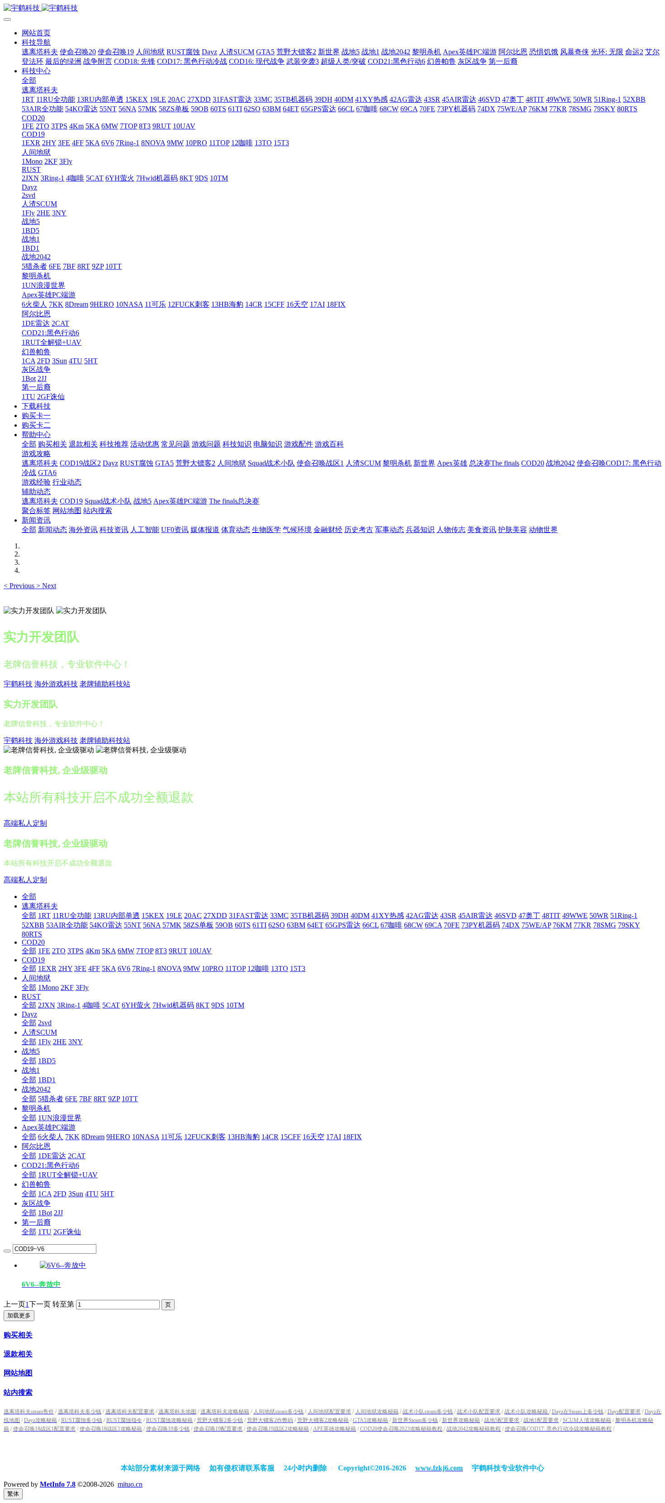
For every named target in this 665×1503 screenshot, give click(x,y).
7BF (85, 1099)
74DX (511, 925)
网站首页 (36, 33)
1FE (44, 951)
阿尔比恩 (36, 1146)
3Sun (75, 1194)
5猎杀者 (50, 1099)
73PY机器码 (480, 925)
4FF (94, 968)
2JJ (58, 1213)
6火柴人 (50, 1137)
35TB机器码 (309, 915)
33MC (279, 915)
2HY (65, 968)
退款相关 (18, 1354)
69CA (433, 925)
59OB (224, 925)
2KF (67, 987)
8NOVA (169, 968)
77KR (582, 925)
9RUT (178, 951)
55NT (132, 925)
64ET (315, 925)
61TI (259, 925)
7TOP (144, 951)
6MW (126, 951)
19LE (174, 915)
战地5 (31, 1051)
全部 (29, 80)
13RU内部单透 (116, 915)
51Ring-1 (623, 915)
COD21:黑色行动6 (50, 1165)
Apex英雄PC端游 (49, 1127)
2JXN (46, 1005)
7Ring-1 (144, 968)
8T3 (161, 951)
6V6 (124, 968)
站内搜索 (18, 1392)
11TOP (235, 968)
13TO (279, 968)
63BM (296, 925)
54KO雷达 (106, 925)
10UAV (200, 951)
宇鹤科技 (18, 684)
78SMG (604, 925)
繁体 (13, 1493)
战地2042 (36, 1089)
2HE (59, 1042)
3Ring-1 (69, 1005)
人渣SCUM (39, 1032)
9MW (191, 968)
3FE (80, 968)
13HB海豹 (244, 1137)
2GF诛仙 (67, 1232)
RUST (31, 996)
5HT (107, 1194)
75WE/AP (536, 925)
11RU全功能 (71, 915)
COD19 (33, 960)
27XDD (215, 915)
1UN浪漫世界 (59, 1118)
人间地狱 (36, 978)
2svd (45, 1023)
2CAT (77, 1156)
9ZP (114, 1099)
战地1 (31, 1070)
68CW (413, 925)
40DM (360, 915)
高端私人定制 (25, 823)
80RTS (32, 934)
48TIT (551, 915)
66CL (370, 925)
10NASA (145, 1137)
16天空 (313, 1137)
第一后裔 (36, 1222)
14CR (270, 1137)
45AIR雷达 (475, 915)
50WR (598, 915)
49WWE (575, 915)
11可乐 (171, 1137)
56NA (152, 925)
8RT (100, 1099)
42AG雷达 (422, 915)
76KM (562, 925)
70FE (452, 925)
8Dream (92, 1137)
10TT (130, 1099)
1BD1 (47, 1080)
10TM (235, 1005)
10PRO (212, 968)
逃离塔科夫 (40, 906)
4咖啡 (91, 1005)
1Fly (44, 1042)
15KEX (153, 915)
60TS (243, 925)
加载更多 (19, 1315)
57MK (171, 925)
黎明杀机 (36, 1108)
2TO (59, 951)
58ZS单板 (198, 925)
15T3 (297, 968)
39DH (340, 915)
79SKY (629, 925)
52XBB (33, 925)
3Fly (82, 987)
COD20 (33, 942)
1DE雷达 (52, 1156)
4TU (92, 1194)
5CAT (111, 1005)
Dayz (29, 1014)
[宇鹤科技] (332, 8)
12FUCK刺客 (205, 1137)
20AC (193, 915)
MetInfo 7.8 (58, 1484)
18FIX (352, 1137)
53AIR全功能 (67, 925)
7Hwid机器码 (173, 1005)
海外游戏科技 (56, 684)
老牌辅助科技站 (105, 684)
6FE (71, 1099)
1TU (45, 1232)
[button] (20, 586)
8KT (202, 1005)
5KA (109, 951)
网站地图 (18, 1373)
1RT (44, 915)
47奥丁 (529, 915)
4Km (93, 951)
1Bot (45, 1213)
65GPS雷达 (343, 925)
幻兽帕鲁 (36, 1184)
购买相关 (18, 1335)
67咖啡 (391, 925)
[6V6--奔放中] (63, 1265)
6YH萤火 (136, 1005)
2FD (59, 1194)
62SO (276, 925)
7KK (72, 1137)
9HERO (118, 1137)
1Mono (48, 987)
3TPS (75, 951)
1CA (45, 1194)
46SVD (505, 915)
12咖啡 (258, 968)
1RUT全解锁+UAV (68, 1175)
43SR (448, 915)
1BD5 (47, 1061)
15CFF (290, 1137)
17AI (333, 1137)
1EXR (47, 968)
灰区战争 (36, 1203)
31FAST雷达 (248, 915)
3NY (75, 1042)
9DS (217, 1005)
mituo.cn (130, 1484)
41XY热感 (387, 915)
